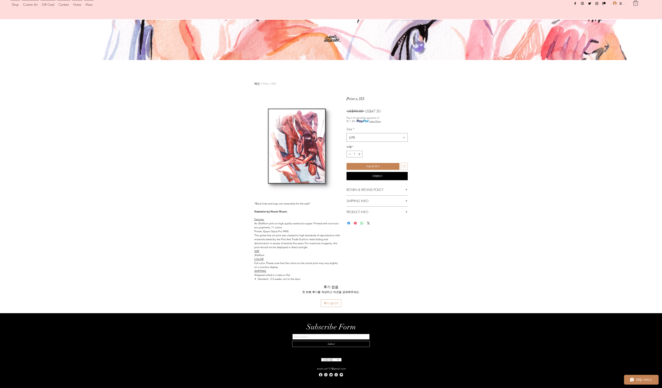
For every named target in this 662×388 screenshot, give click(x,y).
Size (351, 129)
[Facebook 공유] (349, 223)
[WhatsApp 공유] (362, 223)
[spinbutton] (354, 154)
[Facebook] (575, 3)
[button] (635, 3)
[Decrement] (349, 154)
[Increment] (359, 154)
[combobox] (377, 137)
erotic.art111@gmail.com (331, 368)
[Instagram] (582, 3)
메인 (257, 84)
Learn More (375, 121)
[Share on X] (368, 223)
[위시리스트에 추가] (404, 166)
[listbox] (331, 359)
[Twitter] (589, 3)
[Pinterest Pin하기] (355, 223)
